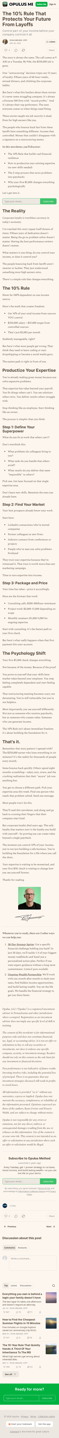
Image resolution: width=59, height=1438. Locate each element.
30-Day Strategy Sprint (21, 944)
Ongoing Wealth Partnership (24, 975)
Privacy (24, 1416)
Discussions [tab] (25, 1285)
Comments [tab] (9, 1247)
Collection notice (46, 1416)
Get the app (44, 1424)
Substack (14, 1431)
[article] (29, 1303)
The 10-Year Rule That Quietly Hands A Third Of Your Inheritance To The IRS (21, 1349)
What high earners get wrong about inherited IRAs (21, 1358)
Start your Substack (21, 1424)
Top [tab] (6, 1285)
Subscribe (41, 4)
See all (8, 1374)
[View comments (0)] (16, 50)
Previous (12, 1226)
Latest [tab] (14, 1285)
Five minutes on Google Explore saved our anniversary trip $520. (19, 1329)
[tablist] (15, 1248)
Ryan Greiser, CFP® (18, 40)
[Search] (54, 1286)
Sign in (52, 4)
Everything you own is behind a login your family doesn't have (22, 1296)
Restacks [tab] (22, 1247)
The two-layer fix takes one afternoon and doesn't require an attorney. (21, 1303)
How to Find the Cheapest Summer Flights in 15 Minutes (21, 1321)
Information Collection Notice (31, 1191)
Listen (52, 41)
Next (48, 1226)
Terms (33, 1416)
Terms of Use (44, 1188)
